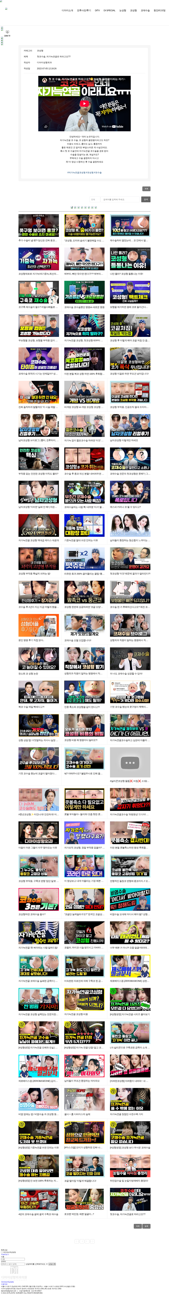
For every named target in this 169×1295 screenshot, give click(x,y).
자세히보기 (5, 1254)
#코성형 (90, 172)
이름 (2, 1257)
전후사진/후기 (84, 10)
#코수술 (98, 172)
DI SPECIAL (109, 10)
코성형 (133, 10)
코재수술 (145, 10)
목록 (146, 189)
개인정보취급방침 (9, 1252)
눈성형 (122, 10)
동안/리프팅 (159, 10)
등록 (146, 1226)
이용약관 (4, 1284)
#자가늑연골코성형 (76, 172)
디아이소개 (67, 10)
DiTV (97, 10)
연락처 (3, 1261)
